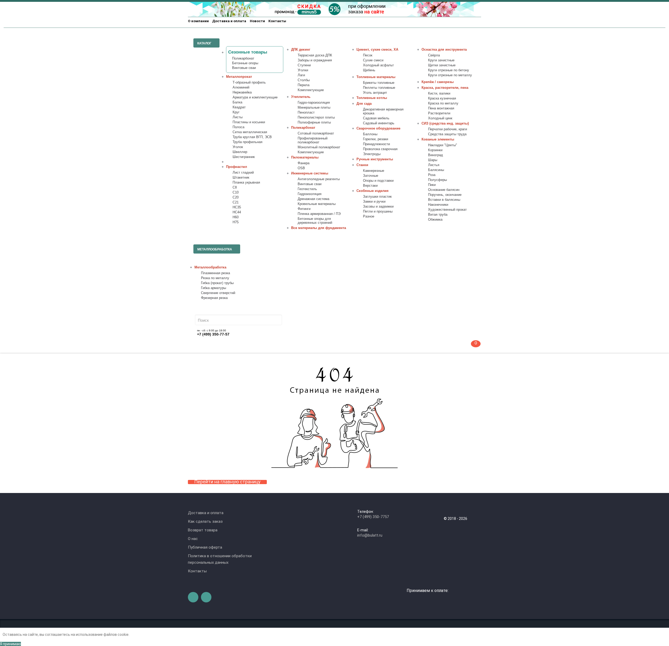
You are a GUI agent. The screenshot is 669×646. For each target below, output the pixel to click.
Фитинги (304, 209)
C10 (236, 192)
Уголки (303, 70)
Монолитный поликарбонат (319, 147)
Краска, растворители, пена (445, 88)
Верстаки (370, 185)
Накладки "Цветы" (442, 145)
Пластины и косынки (249, 122)
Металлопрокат (239, 77)
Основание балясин (443, 190)
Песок (367, 55)
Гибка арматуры (213, 288)
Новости (257, 21)
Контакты (277, 21)
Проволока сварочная (380, 149)
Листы (238, 117)
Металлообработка (210, 267)
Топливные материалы (375, 77)
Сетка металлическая (250, 132)
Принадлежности (376, 144)
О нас (193, 538)
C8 (235, 187)
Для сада (364, 103)
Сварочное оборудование (378, 128)
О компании (198, 21)
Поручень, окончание (445, 195)
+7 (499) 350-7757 (373, 516)
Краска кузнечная (442, 98)
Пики (432, 185)
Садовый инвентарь (378, 123)
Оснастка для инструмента (444, 49)
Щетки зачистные (441, 65)
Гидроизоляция (309, 194)
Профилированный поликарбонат (312, 140)
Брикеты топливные (378, 83)
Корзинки (435, 150)
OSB (301, 168)
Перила (303, 85)
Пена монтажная (441, 108)
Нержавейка (242, 92)
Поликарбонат (243, 58)
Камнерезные (373, 171)
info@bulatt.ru (369, 535)
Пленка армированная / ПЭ (319, 214)
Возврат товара (202, 530)
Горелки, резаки (375, 139)
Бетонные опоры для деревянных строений (315, 221)
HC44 (237, 212)
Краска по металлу (443, 103)
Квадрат (239, 107)
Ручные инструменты (374, 159)
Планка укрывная (246, 182)
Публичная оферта (205, 547)
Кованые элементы (438, 139)
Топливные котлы (371, 98)
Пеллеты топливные (379, 88)
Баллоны (370, 134)
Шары (432, 160)
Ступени (304, 65)
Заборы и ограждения (315, 60)
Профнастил (236, 167)
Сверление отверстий (218, 293)
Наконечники (438, 205)
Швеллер (240, 152)
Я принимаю (10, 644)
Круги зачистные (441, 60)
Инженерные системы (309, 173)
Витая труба (437, 214)
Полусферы (437, 180)
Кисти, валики (439, 93)
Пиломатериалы (305, 157)
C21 (236, 202)
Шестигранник (244, 157)
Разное (368, 216)
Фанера (303, 163)
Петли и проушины (378, 211)
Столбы (304, 80)
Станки (362, 165)
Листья (433, 165)
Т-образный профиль (249, 82)
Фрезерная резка (214, 298)
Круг (236, 112)
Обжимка (435, 219)
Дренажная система (313, 199)
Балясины (436, 170)
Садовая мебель (376, 118)
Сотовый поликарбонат (316, 133)
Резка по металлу (215, 278)
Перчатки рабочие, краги (447, 129)
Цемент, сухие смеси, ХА (377, 49)
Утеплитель (300, 97)
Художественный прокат (447, 210)
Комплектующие (311, 90)
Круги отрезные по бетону (448, 70)
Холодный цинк (440, 118)
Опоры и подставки (378, 181)
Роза (431, 175)
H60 (236, 217)
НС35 (237, 207)
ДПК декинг (300, 49)
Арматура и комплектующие (255, 97)
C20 (236, 197)
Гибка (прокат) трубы (217, 283)
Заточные (370, 176)
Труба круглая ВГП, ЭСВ (252, 137)
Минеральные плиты (314, 107)
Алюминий (241, 87)
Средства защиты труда (447, 134)
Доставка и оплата (229, 21)
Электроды (371, 154)
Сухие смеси (373, 60)
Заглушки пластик (377, 196)
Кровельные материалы (317, 204)
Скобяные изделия (372, 191)
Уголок (238, 147)
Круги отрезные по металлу (450, 75)
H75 (236, 222)
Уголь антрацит (375, 93)
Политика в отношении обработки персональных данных (220, 559)
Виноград (435, 155)
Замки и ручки (374, 201)
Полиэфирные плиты (314, 122)
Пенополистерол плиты (316, 117)
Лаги (301, 75)
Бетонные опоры (245, 63)
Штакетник (241, 177)
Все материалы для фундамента (318, 228)
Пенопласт (306, 112)
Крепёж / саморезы (438, 82)
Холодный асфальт (378, 65)
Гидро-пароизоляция (314, 102)
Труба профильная (247, 142)
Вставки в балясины (444, 200)
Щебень (369, 70)
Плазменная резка (215, 273)
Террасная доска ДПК (315, 55)
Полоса (238, 127)
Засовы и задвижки (378, 206)
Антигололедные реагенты (319, 179)
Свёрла (434, 55)
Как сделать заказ (205, 521)
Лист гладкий (243, 172)
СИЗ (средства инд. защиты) (445, 123)
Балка (237, 102)
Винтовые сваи (244, 68)
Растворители (439, 113)
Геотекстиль (307, 189)
